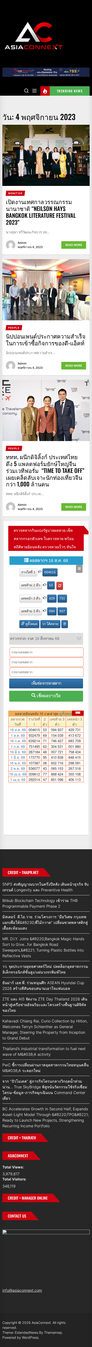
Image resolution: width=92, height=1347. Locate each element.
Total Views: (13, 1167)
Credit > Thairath (22, 1138)
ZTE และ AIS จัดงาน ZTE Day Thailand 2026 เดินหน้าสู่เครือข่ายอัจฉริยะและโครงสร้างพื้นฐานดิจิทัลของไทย (44, 1005)
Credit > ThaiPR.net (23, 872)
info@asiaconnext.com (22, 1290)
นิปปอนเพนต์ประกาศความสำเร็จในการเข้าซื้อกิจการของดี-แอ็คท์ (45, 339)
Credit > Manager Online (28, 1198)
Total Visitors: (14, 1179)
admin (22, 243)
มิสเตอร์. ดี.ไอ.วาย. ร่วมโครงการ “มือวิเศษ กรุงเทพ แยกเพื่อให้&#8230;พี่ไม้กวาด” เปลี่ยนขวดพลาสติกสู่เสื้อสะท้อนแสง (45, 922)
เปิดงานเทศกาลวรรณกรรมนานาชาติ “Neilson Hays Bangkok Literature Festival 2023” (41, 211)
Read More (73, 245)
